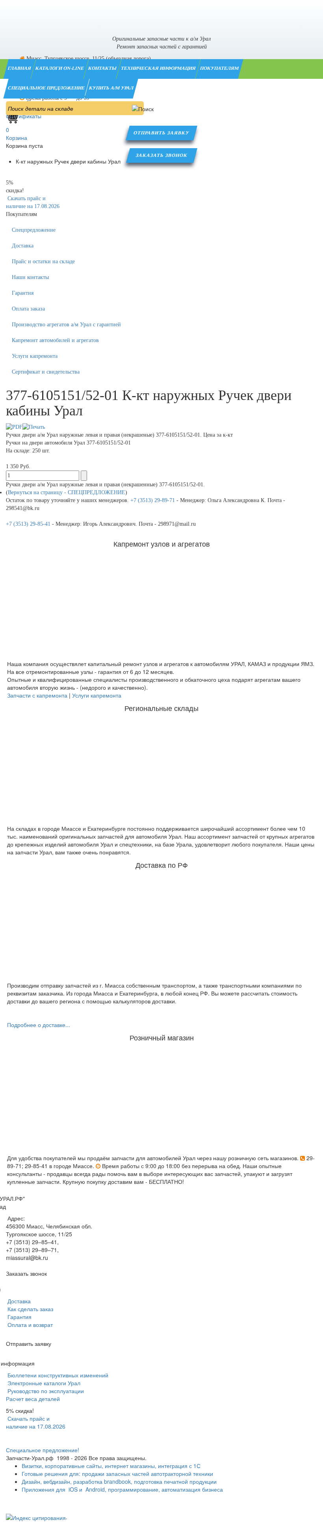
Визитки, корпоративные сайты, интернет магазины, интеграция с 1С (111, 1466)
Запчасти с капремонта (37, 695)
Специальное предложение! (42, 1450)
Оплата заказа (28, 309)
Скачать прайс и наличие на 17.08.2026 (35, 1422)
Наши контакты (30, 277)
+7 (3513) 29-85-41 (28, 524)
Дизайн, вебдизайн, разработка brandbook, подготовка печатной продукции (119, 1481)
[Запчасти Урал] (161, 13)
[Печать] (33, 427)
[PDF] (14, 427)
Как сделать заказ (29, 1309)
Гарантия (22, 293)
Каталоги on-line (60, 68)
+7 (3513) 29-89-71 (152, 500)
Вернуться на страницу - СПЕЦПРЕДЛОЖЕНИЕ (66, 492)
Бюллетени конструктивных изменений (57, 1375)
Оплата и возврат (29, 1324)
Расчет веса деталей (33, 1399)
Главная (19, 68)
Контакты (103, 68)
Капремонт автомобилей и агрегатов (55, 340)
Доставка (22, 246)
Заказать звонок (161, 155)
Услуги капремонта (35, 356)
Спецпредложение (34, 230)
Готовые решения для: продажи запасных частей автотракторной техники (117, 1473)
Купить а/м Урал (112, 88)
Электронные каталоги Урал (43, 1383)
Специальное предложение (46, 88)
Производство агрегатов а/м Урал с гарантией (66, 324)
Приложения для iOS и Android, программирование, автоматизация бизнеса (122, 1489)
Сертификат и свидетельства (46, 372)
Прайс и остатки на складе (43, 261)
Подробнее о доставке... (38, 1025)
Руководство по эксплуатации (45, 1391)
